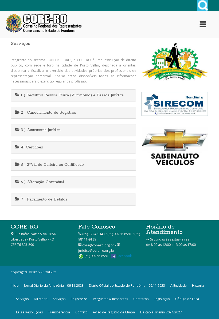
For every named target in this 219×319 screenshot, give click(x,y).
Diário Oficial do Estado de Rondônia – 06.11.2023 (127, 285)
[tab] (73, 95)
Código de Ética (187, 299)
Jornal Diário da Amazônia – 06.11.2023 (54, 285)
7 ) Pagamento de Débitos (43, 199)
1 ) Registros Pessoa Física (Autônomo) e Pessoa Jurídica (71, 95)
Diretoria (41, 299)
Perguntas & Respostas (110, 299)
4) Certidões (31, 147)
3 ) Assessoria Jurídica (40, 130)
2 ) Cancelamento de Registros (47, 112)
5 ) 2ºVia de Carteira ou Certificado (51, 164)
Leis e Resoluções (29, 312)
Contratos (140, 299)
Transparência (59, 312)
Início (15, 285)
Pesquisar (202, 5)
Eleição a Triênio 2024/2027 (161, 312)
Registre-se (79, 299)
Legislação (162, 299)
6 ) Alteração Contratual (41, 182)
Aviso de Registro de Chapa (114, 312)
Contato (81, 312)
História (198, 285)
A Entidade (178, 285)
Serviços (22, 299)
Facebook (124, 256)
